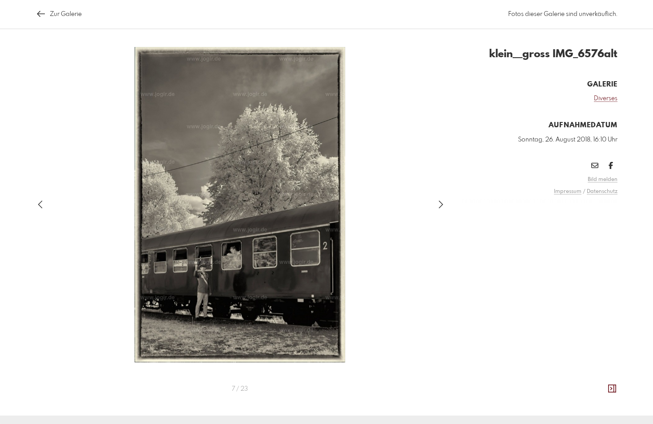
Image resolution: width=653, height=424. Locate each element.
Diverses (605, 98)
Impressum (567, 191)
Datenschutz (602, 191)
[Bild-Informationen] (612, 389)
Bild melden (602, 179)
